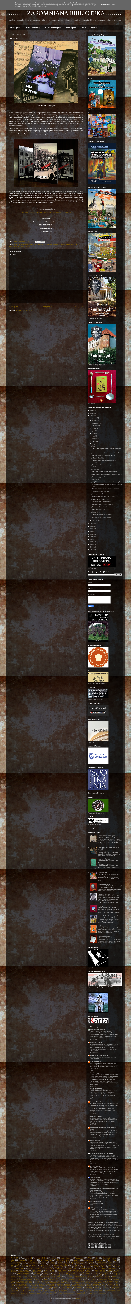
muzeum (100, 1264)
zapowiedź (46, 1273)
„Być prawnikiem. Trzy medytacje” (101, 501)
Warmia (88, 1272)
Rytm (54, 1281)
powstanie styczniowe (25, 1275)
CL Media (67, 1284)
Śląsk (51, 1275)
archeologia (37, 1273)
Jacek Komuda (44, 1276)
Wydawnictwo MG (16, 1276)
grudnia (94, 418)
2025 (91, 413)
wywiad (95, 1267)
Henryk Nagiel (82, 1292)
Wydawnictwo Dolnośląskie (102, 1272)
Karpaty (26, 1288)
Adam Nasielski (19, 244)
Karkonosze (51, 1285)
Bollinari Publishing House (102, 1287)
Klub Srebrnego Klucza (63, 1285)
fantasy (65, 1288)
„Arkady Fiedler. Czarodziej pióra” (108, 916)
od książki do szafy (96, 1208)
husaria (81, 1290)
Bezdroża (21, 1293)
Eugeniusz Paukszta (62, 1292)
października (96, 423)
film (83, 1267)
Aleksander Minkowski (66, 1287)
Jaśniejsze (93, 1057)
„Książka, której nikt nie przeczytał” (101, 514)
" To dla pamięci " (96, 1177)
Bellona (103, 1267)
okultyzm (44, 1282)
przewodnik (25, 1265)
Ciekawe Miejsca (29, 244)
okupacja (81, 1281)
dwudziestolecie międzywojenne (84, 1276)
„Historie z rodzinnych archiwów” (100, 507)
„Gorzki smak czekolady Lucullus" (101, 517)
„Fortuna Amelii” (102, 872)
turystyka (74, 1265)
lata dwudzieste (33, 1264)
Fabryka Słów (61, 1275)
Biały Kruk (60, 1284)
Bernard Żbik (101, 1281)
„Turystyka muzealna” (104, 906)
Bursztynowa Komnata (22, 1285)
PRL (89, 1258)
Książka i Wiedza (92, 1292)
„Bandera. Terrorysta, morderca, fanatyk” (103, 455)
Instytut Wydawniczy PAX (82, 1293)
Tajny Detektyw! (95, 1140)
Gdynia (83, 1284)
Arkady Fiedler (88, 1287)
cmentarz (69, 1278)
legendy (115, 1272)
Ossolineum (68, 1276)
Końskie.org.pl (94, 1073)
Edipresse (39, 1290)
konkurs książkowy (89, 1275)
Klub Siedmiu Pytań (53, 28)
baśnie (86, 1279)
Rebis (47, 1270)
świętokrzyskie (46, 1260)
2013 (91, 549)
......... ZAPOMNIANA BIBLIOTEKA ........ (65, 13)
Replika (22, 1260)
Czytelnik (95, 1273)
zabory (107, 1276)
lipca (93, 431)
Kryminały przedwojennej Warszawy (63, 244)
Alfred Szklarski (78, 1288)
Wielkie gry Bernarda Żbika (24, 1282)
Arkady (53, 1284)
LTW (67, 1262)
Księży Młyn (54, 1278)
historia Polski (42, 1258)
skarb (23, 1264)
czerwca (94, 433)
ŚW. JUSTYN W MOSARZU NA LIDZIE (101, 1168)
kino (53, 1270)
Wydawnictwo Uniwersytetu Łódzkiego (21, 1279)
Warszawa (79, 1258)
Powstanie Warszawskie (23, 1273)
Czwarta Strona (21, 1267)
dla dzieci (69, 1267)
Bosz (12, 1285)
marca (94, 441)
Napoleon (115, 1276)
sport (46, 1278)
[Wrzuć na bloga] (38, 242)
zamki (109, 1265)
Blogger (78, 1298)
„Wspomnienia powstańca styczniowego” (103, 496)
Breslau (61, 1273)
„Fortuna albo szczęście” (105, 936)
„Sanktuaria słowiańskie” (98, 509)
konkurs (40, 1278)
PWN (26, 1270)
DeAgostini (76, 1284)
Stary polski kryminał (23, 246)
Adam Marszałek (63, 1270)
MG (116, 1262)
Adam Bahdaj (89, 1290)
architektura (58, 1268)
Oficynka (82, 1265)
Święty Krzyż (38, 1284)
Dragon (22, 1290)
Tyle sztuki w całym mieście (99, 1055)
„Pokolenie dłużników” (97, 458)
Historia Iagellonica (77, 1282)
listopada (95, 420)
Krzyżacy (32, 1278)
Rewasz (99, 1292)
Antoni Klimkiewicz (95, 1131)
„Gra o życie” (95, 479)
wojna (54, 1258)
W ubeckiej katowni (95, 1118)
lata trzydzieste (101, 1262)
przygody (32, 1260)
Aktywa (56, 1287)
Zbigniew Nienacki (49, 1272)
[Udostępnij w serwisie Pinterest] (44, 242)
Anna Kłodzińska (19, 1268)
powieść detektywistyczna (96, 1265)
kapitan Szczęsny (100, 1270)
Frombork (33, 1285)
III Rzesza (87, 1282)
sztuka (43, 1264)
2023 (91, 524)
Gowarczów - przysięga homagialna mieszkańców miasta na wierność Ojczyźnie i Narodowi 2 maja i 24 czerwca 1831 (104, 1076)
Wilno (62, 1278)
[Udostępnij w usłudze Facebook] (42, 242)
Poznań (92, 1264)
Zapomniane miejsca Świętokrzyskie (36, 1287)
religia (60, 1262)
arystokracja (102, 1293)
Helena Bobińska (73, 1292)
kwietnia (94, 438)
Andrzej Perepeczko (107, 1288)
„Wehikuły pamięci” (97, 494)
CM (36, 244)
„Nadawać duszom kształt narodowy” (102, 504)
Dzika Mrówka (30, 1290)
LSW (105, 1285)
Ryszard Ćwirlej (105, 1273)
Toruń (12, 1282)
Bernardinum (48, 1268)
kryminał (40, 244)
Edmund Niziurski (49, 1290)
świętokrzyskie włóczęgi (98, 1029)
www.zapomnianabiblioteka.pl (96, 1224)
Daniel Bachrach (79, 1278)
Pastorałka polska (95, 1192)
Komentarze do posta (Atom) (24, 310)
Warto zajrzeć (71, 28)
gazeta (110, 1267)
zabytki (76, 1260)
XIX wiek (38, 1279)
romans (111, 1270)
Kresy (110, 1262)
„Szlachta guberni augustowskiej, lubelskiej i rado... (106, 474)
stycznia (94, 520)
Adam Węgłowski (91, 1281)
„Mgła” (93, 446)
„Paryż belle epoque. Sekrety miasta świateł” (104, 471)
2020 (91, 531)
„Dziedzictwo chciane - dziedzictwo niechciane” (105, 489)
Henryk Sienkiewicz (62, 1290)
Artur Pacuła (85, 1273)
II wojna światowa (109, 1258)
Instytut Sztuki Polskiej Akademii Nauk (65, 1293)
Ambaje (47, 1284)
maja (93, 436)
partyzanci (110, 1284)
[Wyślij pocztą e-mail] (36, 242)
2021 (91, 529)
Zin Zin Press (106, 1292)
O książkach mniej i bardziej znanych (102, 1153)
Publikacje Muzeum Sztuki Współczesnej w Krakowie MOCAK (108, 895)
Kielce (77, 1267)
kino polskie (96, 1284)
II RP (115, 1265)
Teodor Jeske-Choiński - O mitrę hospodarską (103, 1044)
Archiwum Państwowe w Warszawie (20, 1292)
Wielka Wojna (24, 1284)
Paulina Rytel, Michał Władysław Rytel (101, 1090)
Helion (19, 1288)
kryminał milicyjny (45, 1265)
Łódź (44, 1275)
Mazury (89, 1270)
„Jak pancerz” (95, 469)
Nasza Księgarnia (57, 1276)
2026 (91, 410)
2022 (91, 526)
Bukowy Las (23, 1278)
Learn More (105, 5)
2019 (91, 534)
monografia (51, 1264)
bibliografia (47, 1288)
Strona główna (15, 28)
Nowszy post (14, 306)
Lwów (20, 1270)
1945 (50, 1287)
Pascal (13, 1287)
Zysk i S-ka (101, 1268)
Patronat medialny (33, 28)
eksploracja (56, 1288)
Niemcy (11, 246)
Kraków (44, 1262)
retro (15, 246)
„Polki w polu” (102, 926)
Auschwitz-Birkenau (35, 1292)
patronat (52, 1262)
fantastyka (61, 1272)
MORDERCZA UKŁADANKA (98, 1155)
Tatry (79, 1279)
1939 (117, 1284)
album (78, 1264)
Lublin (89, 1284)
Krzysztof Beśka (54, 1279)
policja (38, 1275)
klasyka (34, 1265)
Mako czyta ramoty (96, 1042)
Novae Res (112, 1260)
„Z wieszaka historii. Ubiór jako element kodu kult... (106, 453)
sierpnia (94, 428)
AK (70, 1288)
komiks (85, 1264)
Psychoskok (37, 1272)
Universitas (14, 1278)
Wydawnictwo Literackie (61, 1265)
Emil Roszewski (46, 1281)
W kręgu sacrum (95, 1166)
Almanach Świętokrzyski (92, 1288)
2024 (91, 415)
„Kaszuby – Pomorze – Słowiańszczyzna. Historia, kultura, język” (108, 860)
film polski (37, 1282)
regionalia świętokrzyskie (93, 1260)
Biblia (67, 1282)
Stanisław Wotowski (111, 1275)
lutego (94, 444)
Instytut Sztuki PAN (50, 1293)
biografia (90, 1262)
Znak (54, 1273)
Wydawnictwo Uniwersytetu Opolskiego (107, 1278)
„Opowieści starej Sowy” (97, 1179)
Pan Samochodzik (34, 1267)
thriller (45, 1279)
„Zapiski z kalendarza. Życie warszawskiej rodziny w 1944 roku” (108, 836)
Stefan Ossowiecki (36, 1288)
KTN (12, 1267)
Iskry (54, 1267)
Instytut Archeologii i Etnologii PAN (102, 1282)
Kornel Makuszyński (78, 1285)
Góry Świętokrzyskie (72, 1273)
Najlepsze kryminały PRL (65, 1264)
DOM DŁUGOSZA (95, 1061)
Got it (114, 5)
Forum (83, 28)
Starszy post (78, 306)
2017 (91, 539)
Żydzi (100, 1275)
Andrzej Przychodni (98, 1290)
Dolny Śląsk (79, 1272)
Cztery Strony (45, 1292)
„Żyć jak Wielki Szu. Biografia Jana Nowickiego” (105, 482)
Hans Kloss (42, 1285)
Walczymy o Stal (95, 1201)
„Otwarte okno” (95, 512)
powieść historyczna (78, 1262)
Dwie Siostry (53, 1292)
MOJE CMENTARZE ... (97, 1089)
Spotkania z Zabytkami (34, 1268)
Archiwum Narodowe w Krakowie (112, 1290)
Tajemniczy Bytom (96, 1116)
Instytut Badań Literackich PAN (36, 1293)
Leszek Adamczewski (26, 1281)
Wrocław (117, 1267)
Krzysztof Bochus (91, 1285)
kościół (104, 1284)
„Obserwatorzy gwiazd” (98, 477)
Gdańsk (13, 1270)
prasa (88, 1267)
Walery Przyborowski (87, 1268)
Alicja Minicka (78, 1287)
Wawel (37, 1281)
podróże (69, 1272)
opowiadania (46, 1267)
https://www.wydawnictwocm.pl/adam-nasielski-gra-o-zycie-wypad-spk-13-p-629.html (46, 212)
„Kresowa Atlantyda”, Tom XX (100, 491)
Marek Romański (37, 1270)
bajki (31, 1284)
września (94, 425)
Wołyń (60, 1281)
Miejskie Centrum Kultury (97, 1203)
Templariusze (20, 1287)
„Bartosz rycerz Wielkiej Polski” (100, 499)
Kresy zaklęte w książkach (98, 1102)
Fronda (109, 1264)
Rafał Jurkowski (93, 1293)
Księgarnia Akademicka (68, 1279)
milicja (116, 1264)
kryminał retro (48, 244)
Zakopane (67, 1281)
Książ (99, 1285)
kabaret (93, 1279)
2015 (91, 544)
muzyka (74, 1281)
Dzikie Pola (27, 1276)
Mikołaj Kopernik (113, 1285)
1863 (112, 1292)
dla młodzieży (15, 1264)
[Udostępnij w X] (40, 242)
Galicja (35, 1276)
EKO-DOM (110, 1281)
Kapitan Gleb (73, 1290)
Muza (116, 1281)
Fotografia (90, 1278)
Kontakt (94, 28)
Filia (26, 1293)
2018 (91, 536)
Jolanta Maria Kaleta (77, 1270)
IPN (12, 1273)
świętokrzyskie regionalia (57, 1282)
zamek (61, 1267)
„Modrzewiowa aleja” (104, 884)
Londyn (77, 244)
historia (14, 1258)
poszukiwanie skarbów (104, 1279)
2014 (91, 547)
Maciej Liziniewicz (74, 1275)
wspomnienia (14, 1265)
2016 (91, 542)
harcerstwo (99, 1276)
